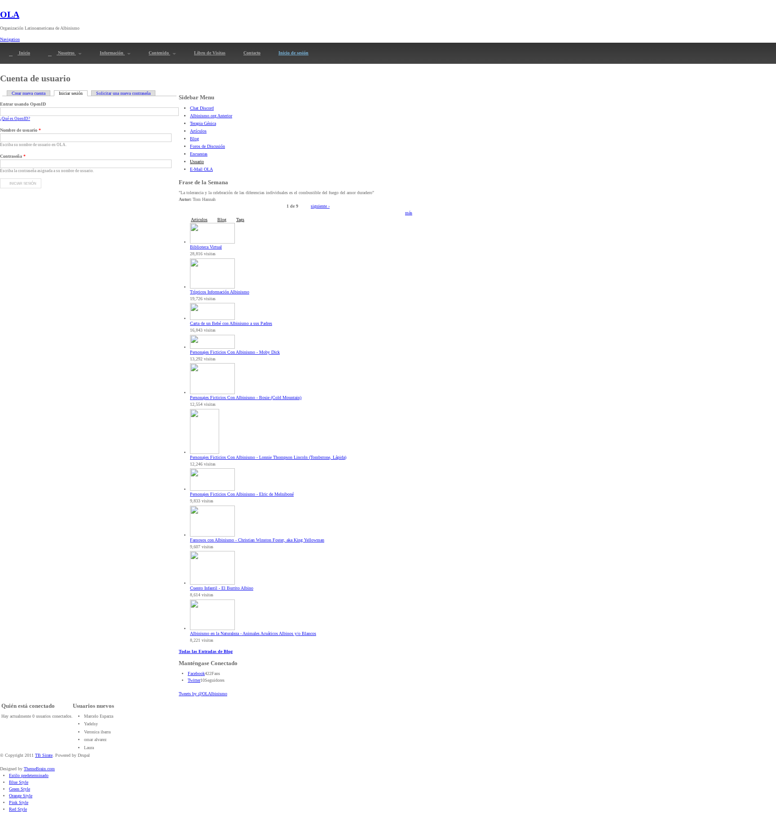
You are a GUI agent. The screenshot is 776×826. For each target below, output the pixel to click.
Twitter (194, 680)
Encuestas (198, 153)
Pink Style (18, 802)
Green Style (19, 788)
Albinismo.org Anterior (211, 115)
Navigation (10, 39)
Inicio (24, 52)
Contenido (159, 52)
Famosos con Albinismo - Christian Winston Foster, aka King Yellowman (257, 539)
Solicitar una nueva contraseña (123, 93)
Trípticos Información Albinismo (219, 291)
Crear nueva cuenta (28, 93)
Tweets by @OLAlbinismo (203, 693)
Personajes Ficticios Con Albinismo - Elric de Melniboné (242, 494)
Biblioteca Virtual (206, 246)
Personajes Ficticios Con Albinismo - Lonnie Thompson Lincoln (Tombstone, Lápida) (268, 457)
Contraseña (13, 156)
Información (112, 52)
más (408, 212)
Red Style (18, 809)
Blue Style (18, 782)
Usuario (197, 161)
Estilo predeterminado (28, 775)
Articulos (199, 219)
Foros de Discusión (207, 146)
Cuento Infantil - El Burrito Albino (221, 588)
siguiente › (320, 206)
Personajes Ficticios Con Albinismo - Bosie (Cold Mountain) (245, 397)
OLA (9, 14)
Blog (194, 138)
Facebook (196, 673)
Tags (240, 219)
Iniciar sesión (73, 93)
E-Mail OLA (201, 169)
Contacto (251, 52)
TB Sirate (44, 755)
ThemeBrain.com (39, 768)
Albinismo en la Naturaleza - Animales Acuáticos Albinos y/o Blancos (253, 633)
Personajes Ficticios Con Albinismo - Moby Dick (235, 352)
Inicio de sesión (293, 52)
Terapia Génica (203, 123)
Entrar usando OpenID (23, 104)
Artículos (198, 131)
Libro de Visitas (209, 52)
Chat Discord (202, 108)
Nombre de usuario (20, 130)
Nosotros (66, 52)
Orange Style (20, 795)
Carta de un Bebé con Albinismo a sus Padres (231, 323)
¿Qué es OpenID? (15, 118)
